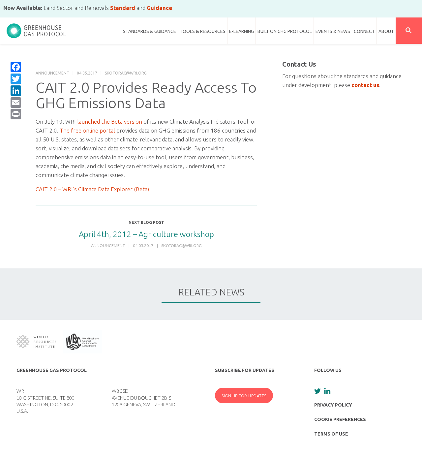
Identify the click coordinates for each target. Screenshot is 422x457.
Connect (364, 31)
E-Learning (241, 31)
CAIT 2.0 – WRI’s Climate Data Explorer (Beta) (92, 189)
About (386, 31)
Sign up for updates (244, 395)
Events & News (333, 31)
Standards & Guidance (149, 31)
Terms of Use (331, 434)
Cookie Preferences (340, 419)
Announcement (52, 73)
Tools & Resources (203, 31)
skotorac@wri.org (126, 73)
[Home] (36, 28)
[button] (409, 30)
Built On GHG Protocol (284, 31)
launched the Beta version (109, 121)
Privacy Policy (333, 405)
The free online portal (87, 130)
